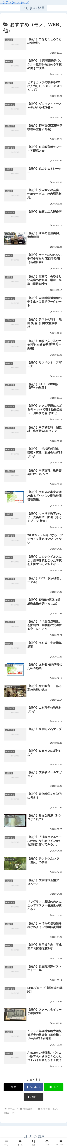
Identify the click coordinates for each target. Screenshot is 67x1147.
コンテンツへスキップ (14, 2)
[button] (33, 1097)
